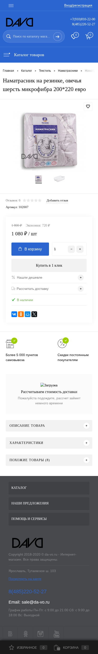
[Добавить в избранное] (88, 106)
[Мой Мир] (27, 314)
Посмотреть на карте (25, 579)
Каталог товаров (28, 54)
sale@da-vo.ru (35, 602)
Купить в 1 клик (49, 265)
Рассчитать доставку (33, 289)
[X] (34, 314)
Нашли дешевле (29, 277)
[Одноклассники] (21, 314)
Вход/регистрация (78, 5)
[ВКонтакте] (14, 314)
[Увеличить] (49, 141)
